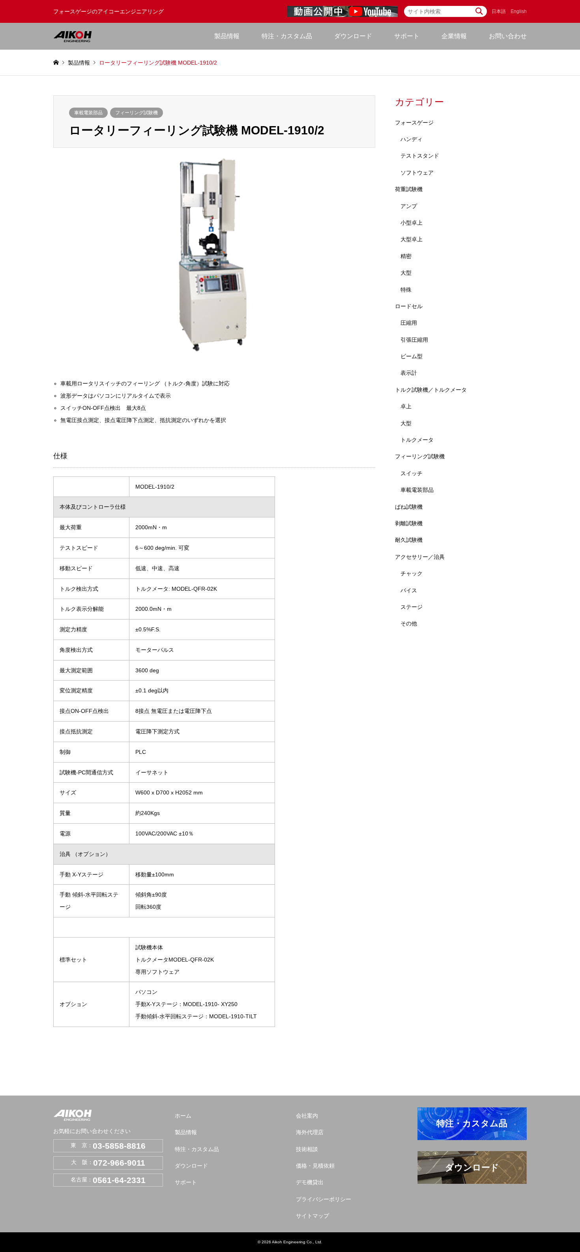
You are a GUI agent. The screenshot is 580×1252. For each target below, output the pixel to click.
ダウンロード (353, 36)
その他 (408, 623)
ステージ (411, 607)
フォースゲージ (414, 122)
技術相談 (307, 1149)
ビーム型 (411, 356)
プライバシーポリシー (323, 1199)
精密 (406, 256)
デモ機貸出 (310, 1182)
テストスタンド (419, 156)
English (519, 11)
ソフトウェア (417, 172)
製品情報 (186, 1132)
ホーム (183, 1115)
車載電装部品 (88, 112)
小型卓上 (411, 223)
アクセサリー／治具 (420, 557)
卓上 (406, 406)
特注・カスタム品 (287, 36)
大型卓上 (411, 239)
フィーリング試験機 (136, 112)
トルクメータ (417, 440)
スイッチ (411, 473)
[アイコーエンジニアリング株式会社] (72, 36)
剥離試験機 (409, 523)
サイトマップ (312, 1216)
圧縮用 (408, 323)
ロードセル (409, 306)
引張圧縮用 (414, 340)
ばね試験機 (409, 507)
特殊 (406, 289)
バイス (408, 590)
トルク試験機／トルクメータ (431, 390)
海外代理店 (310, 1132)
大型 (406, 273)
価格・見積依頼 (315, 1166)
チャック (411, 573)
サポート (186, 1182)
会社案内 (307, 1115)
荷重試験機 (409, 189)
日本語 (499, 11)
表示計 (408, 373)
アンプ (408, 206)
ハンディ (411, 139)
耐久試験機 (409, 540)
